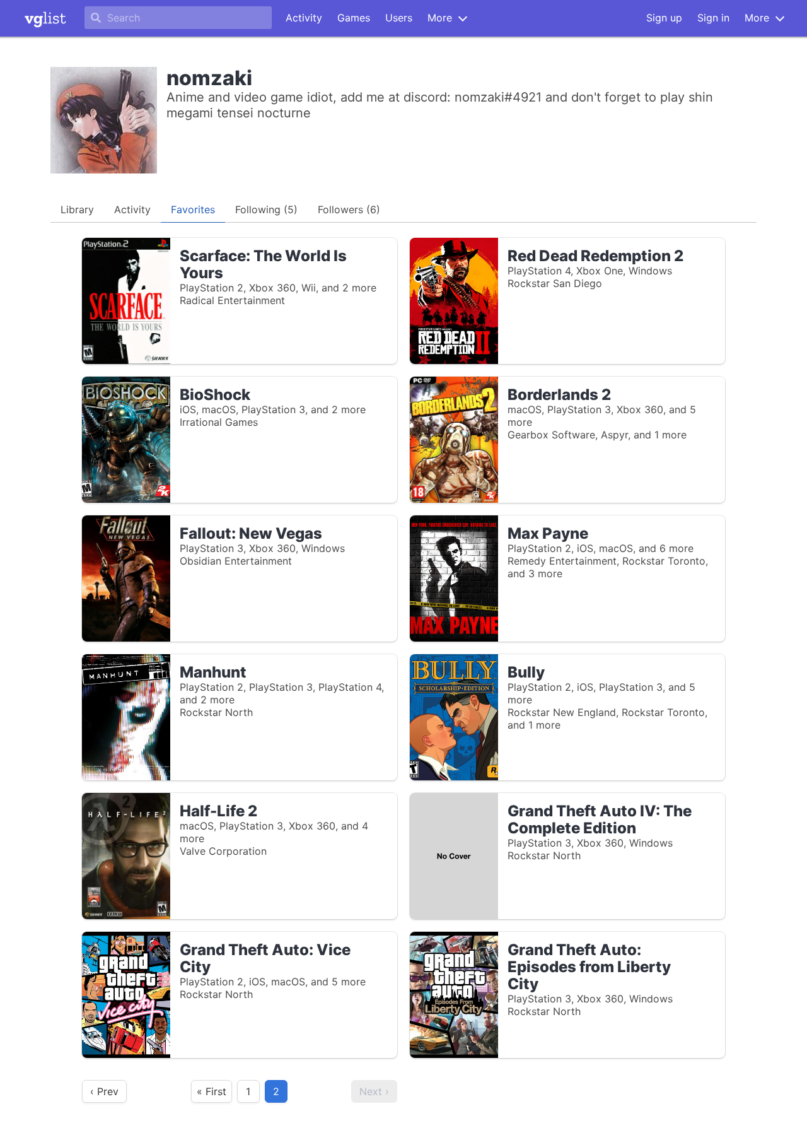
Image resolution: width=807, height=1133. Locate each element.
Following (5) (266, 209)
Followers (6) (349, 209)
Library (77, 209)
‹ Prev (104, 1091)
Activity (304, 17)
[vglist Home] (45, 18)
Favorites (193, 209)
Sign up (664, 17)
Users (398, 17)
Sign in (713, 17)
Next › (374, 1091)
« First (211, 1091)
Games (353, 17)
